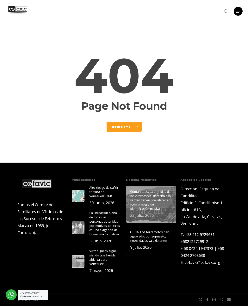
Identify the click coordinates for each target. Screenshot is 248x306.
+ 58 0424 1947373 (197, 248)
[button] (238, 11)
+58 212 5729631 (200, 234)
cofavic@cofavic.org (202, 262)
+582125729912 (194, 241)
